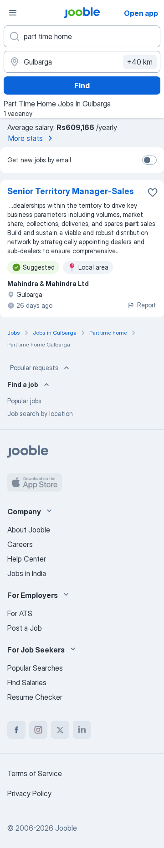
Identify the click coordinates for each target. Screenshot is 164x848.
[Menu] (13, 13)
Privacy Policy (29, 793)
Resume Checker (34, 697)
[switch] (149, 160)
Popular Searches (35, 667)
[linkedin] (82, 730)
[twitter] (60, 730)
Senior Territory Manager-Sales (70, 191)
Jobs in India (26, 573)
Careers (20, 544)
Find (82, 85)
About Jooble (28, 529)
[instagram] (38, 730)
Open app (141, 13)
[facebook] (16, 730)
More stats (25, 138)
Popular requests (34, 367)
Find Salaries (26, 682)
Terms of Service (34, 773)
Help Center (26, 558)
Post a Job (24, 627)
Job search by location (40, 413)
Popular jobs (24, 401)
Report (146, 305)
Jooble (66, 828)
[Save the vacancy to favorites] (152, 192)
